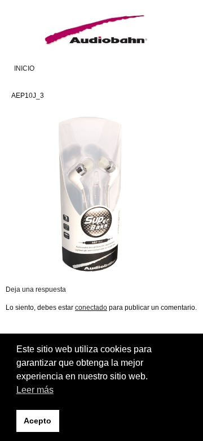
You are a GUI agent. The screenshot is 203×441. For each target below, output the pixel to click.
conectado (91, 308)
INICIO (24, 68)
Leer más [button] (35, 390)
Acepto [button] (37, 420)
